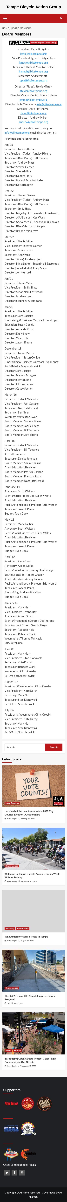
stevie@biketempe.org (33, 91)
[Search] (61, 18)
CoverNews (48, 1192)
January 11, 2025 (29, 1066)
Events (8, 1051)
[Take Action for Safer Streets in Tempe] (33, 911)
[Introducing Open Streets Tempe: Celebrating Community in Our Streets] (33, 1033)
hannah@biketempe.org (33, 71)
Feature (17, 1051)
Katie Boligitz (12, 819)
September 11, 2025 (29, 881)
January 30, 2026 (28, 819)
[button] (5, 18)
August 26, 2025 (27, 941)
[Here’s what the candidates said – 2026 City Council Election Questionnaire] (33, 786)
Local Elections (12, 803)
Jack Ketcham (13, 1066)
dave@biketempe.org (33, 113)
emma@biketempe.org (33, 99)
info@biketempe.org (17, 132)
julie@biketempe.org (49, 104)
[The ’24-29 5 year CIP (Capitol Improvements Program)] (33, 971)
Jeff (8, 1003)
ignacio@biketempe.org (33, 62)
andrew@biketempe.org (33, 122)
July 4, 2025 (18, 1003)
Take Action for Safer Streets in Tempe (26, 936)
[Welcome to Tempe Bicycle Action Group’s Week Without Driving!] (33, 849)
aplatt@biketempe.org (33, 80)
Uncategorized (12, 866)
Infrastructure (22, 929)
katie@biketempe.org (33, 53)
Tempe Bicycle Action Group (33, 7)
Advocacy (10, 929)
